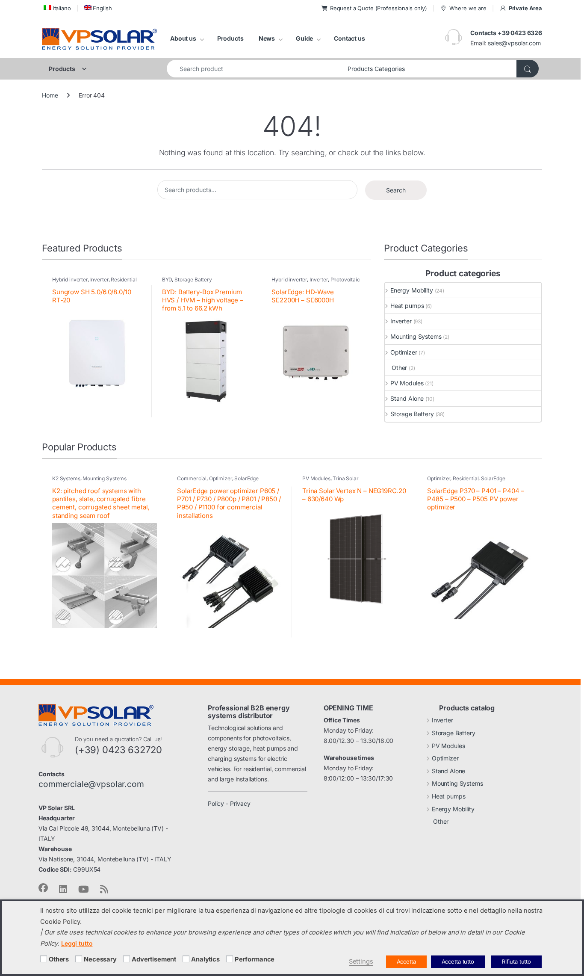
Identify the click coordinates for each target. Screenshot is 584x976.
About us (183, 38)
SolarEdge (246, 478)
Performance (254, 959)
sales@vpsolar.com (514, 43)
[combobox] (255, 68)
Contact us (349, 38)
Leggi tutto (76, 943)
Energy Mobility (411, 290)
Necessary (100, 959)
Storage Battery (193, 279)
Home (50, 95)
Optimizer (403, 352)
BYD (167, 279)
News (267, 38)
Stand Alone (407, 398)
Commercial (191, 478)
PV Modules (406, 383)
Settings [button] (361, 961)
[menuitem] (56, 8)
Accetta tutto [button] (458, 961)
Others (59, 959)
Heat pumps (407, 305)
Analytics (205, 959)
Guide (304, 38)
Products (230, 38)
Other (399, 367)
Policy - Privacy (229, 803)
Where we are (468, 8)
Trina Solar (345, 478)
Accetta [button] (406, 961)
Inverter (99, 279)
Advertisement (154, 959)
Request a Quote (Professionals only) (378, 8)
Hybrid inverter (70, 279)
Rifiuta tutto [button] (516, 961)
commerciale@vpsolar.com (91, 784)
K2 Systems (66, 478)
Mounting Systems (416, 336)
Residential (465, 478)
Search (396, 190)
